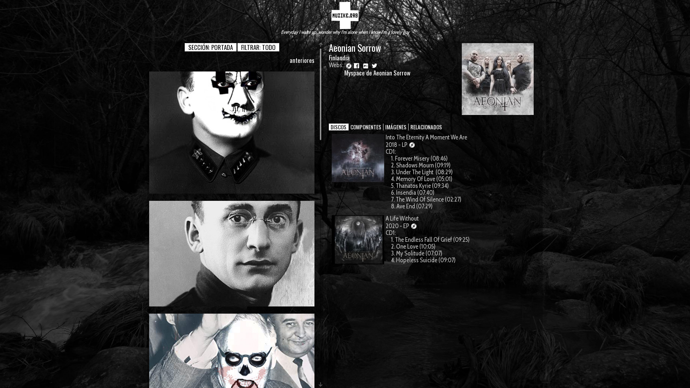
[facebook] (357, 65)
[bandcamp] (365, 65)
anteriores (302, 60)
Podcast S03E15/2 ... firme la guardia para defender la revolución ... (231, 132)
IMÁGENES (395, 127)
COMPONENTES (365, 127)
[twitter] (374, 65)
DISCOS (338, 127)
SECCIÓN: (210, 47)
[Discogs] (348, 65)
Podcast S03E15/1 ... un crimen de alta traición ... (232, 253)
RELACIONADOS (426, 127)
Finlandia (339, 57)
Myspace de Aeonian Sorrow (377, 72)
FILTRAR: (258, 47)
